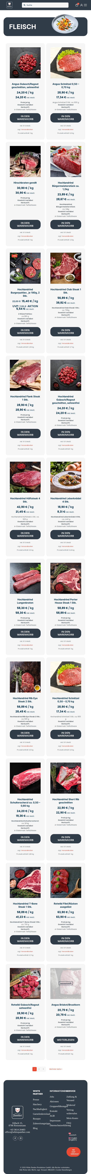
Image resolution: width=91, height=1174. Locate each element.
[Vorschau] (37, 61)
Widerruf (70, 1105)
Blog (35, 1128)
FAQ (68, 1123)
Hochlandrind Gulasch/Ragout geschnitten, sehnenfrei (65, 399)
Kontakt (53, 1111)
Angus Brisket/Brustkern (65, 1004)
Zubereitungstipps (40, 1123)
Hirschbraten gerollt (25, 182)
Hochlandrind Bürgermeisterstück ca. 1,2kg (65, 186)
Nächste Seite (55, 1069)
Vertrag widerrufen (71, 1111)
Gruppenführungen (57, 1106)
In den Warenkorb (25, 118)
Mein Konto (72, 1118)
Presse (36, 1099)
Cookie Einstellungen (64, 1170)
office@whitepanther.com (17, 1132)
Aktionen (54, 1101)
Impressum (55, 1120)
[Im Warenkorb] (37, 50)
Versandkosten (27, 129)
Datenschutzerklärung (57, 1125)
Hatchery (37, 1104)
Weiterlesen (65, 1039)
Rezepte (37, 1118)
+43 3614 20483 (17, 1129)
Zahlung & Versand (71, 1098)
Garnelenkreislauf (40, 1114)
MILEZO (51, 1170)
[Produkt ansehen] (37, 56)
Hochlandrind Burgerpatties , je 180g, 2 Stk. (25, 292)
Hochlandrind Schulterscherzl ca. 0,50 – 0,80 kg (25, 802)
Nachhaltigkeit (40, 1109)
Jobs (52, 1096)
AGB (52, 1115)
